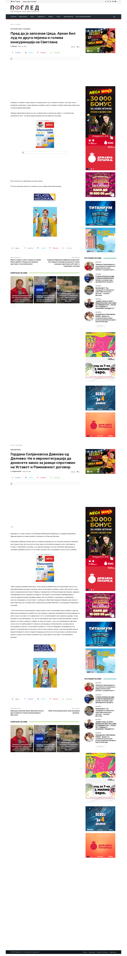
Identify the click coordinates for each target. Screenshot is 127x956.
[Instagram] (108, 1)
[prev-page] (12, 306)
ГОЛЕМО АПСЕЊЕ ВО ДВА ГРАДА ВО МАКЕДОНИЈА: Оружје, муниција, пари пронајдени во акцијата (45, 298)
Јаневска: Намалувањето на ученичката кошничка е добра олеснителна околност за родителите (22, 298)
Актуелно (18, 24)
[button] (114, 16)
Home (12, 24)
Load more (100, 326)
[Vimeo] (113, 1)
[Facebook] (106, 1)
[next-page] (15, 306)
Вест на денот (25, 29)
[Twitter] (110, 1)
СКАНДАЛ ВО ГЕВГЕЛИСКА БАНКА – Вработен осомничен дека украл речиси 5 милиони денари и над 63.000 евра (105, 318)
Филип (14, 46)
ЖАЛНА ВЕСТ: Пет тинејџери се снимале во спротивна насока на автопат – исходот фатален (68, 297)
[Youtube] (115, 1)
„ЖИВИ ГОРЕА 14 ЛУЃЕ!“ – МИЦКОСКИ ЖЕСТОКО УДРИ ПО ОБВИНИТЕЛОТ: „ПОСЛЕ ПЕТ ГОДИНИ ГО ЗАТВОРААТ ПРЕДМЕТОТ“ (105, 304)
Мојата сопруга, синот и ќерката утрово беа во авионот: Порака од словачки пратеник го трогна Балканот (26, 262)
